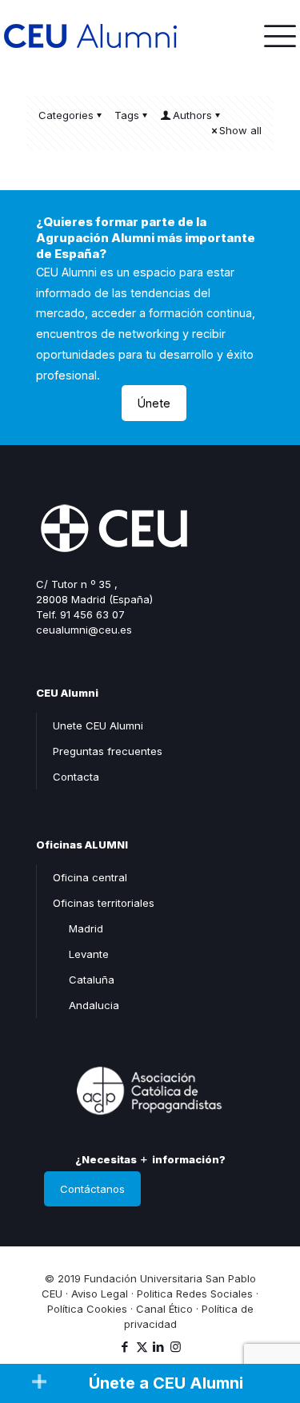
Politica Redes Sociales (195, 1293)
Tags (126, 115)
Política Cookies (87, 1308)
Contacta (76, 776)
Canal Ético (164, 1308)
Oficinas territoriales (103, 902)
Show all (240, 130)
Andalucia (94, 1005)
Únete (154, 403)
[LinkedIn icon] (159, 1346)
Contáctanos (92, 1188)
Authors (192, 115)
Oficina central (90, 877)
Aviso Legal (99, 1293)
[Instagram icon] (176, 1346)
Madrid (86, 928)
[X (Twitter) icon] (142, 1346)
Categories (66, 115)
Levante (89, 954)
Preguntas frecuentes (107, 751)
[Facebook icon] (125, 1346)
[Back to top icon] (267, 1322)
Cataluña (91, 979)
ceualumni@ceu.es (84, 629)
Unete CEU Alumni (98, 725)
